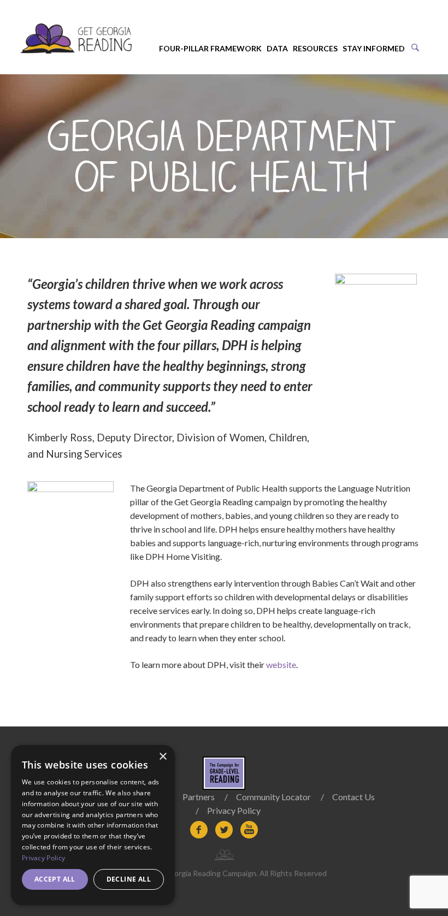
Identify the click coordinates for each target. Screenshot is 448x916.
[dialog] (93, 825)
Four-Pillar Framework (210, 48)
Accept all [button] (54, 879)
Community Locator (273, 796)
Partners (198, 796)
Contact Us (353, 796)
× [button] (162, 757)
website (281, 664)
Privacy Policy (234, 810)
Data (277, 48)
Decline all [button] (129, 879)
